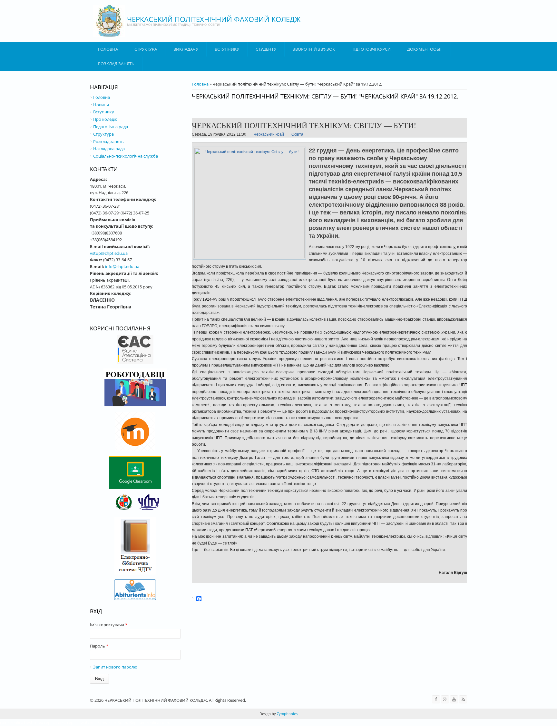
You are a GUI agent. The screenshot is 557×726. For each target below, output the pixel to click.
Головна (108, 49)
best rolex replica (40, 722)
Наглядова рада (109, 148)
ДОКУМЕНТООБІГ (425, 49)
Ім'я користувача (108, 624)
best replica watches (77, 722)
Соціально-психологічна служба (125, 156)
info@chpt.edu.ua (122, 266)
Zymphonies (287, 713)
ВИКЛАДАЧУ (185, 49)
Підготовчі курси (371, 49)
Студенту (266, 49)
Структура (145, 49)
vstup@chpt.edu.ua (109, 253)
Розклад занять (116, 64)
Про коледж (105, 119)
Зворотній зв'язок (314, 49)
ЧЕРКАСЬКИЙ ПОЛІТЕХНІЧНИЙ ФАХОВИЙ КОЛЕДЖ (214, 19)
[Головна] (109, 21)
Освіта (297, 134)
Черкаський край (269, 134)
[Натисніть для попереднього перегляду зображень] (249, 259)
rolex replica (11, 722)
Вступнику (103, 112)
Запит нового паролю (115, 667)
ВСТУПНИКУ (227, 49)
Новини (101, 105)
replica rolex (158, 722)
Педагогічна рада (110, 127)
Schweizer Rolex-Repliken (121, 722)
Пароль (99, 646)
